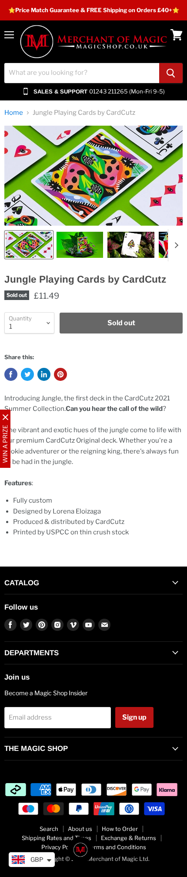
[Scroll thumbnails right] (175, 245)
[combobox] (81, 73)
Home (13, 113)
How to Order (120, 828)
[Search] (171, 73)
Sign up (134, 717)
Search (49, 828)
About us (80, 828)
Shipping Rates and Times (56, 837)
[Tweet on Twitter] (27, 374)
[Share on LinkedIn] (43, 374)
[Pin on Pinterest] (60, 374)
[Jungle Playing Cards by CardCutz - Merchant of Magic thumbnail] (29, 245)
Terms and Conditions (116, 847)
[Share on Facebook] (10, 374)
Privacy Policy (59, 847)
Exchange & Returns (128, 837)
